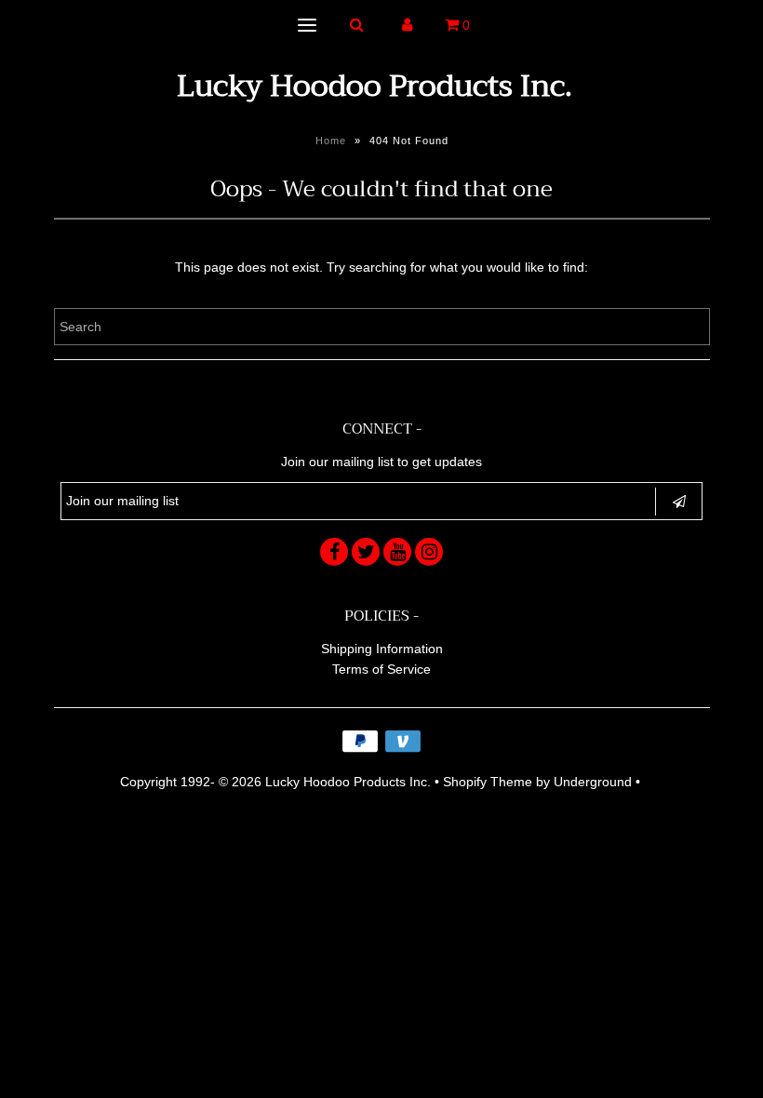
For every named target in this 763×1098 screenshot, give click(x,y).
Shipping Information (382, 648)
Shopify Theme (487, 781)
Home (330, 140)
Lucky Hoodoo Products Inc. (374, 86)
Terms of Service (381, 669)
